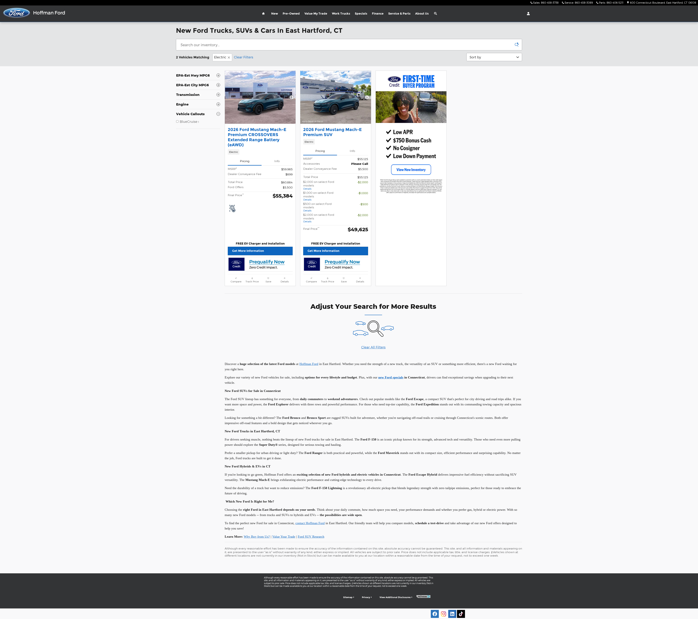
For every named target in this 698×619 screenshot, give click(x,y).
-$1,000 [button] (363, 193)
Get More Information (248, 251)
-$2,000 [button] (362, 182)
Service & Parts (399, 13)
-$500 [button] (364, 204)
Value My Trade (315, 13)
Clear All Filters (373, 347)
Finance (378, 13)
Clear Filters (243, 57)
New (274, 13)
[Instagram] (444, 614)
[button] (260, 151)
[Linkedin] (452, 614)
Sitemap (347, 597)
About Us (422, 13)
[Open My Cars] (527, 14)
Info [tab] (277, 161)
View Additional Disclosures (395, 597)
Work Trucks (341, 13)
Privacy (366, 597)
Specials (361, 13)
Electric (220, 57)
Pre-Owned (291, 13)
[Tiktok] (461, 614)
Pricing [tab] (244, 161)
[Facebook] (435, 614)
